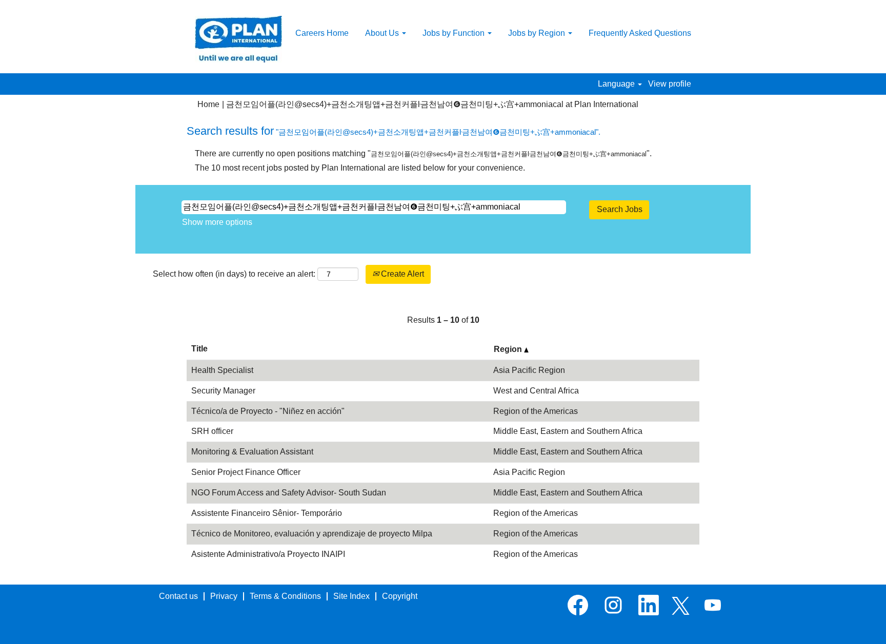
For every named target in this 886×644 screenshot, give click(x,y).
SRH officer (212, 431)
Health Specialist (222, 370)
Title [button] (199, 348)
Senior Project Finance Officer (245, 472)
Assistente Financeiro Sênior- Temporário (266, 513)
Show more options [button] (217, 222)
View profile (669, 83)
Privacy (223, 596)
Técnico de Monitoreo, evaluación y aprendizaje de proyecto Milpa (311, 533)
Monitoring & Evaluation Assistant (252, 451)
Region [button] (509, 349)
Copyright (399, 596)
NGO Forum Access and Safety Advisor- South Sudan (288, 492)
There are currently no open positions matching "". (423, 153)
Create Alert (401, 273)
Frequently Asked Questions (640, 33)
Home (208, 104)
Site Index (351, 596)
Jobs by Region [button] (537, 33)
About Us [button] (383, 33)
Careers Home (322, 33)
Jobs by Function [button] (454, 33)
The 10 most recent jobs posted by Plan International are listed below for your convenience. (360, 167)
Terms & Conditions (285, 596)
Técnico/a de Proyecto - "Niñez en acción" (268, 411)
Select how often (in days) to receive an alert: (234, 273)
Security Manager (223, 390)
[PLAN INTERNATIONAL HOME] (238, 39)
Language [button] (617, 83)
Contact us (178, 596)
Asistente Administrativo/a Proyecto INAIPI (268, 554)
